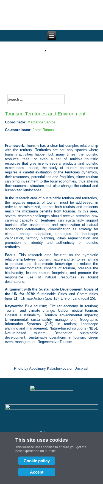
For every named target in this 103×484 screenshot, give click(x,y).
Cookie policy (37, 460)
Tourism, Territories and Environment (45, 114)
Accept (36, 472)
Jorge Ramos (43, 130)
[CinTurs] (51, 67)
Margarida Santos (41, 122)
